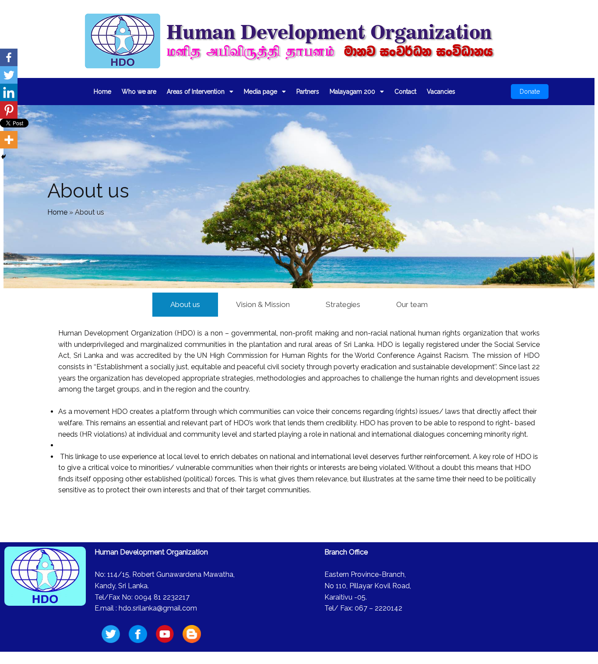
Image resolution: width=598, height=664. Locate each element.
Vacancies (441, 91)
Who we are (139, 91)
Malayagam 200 (352, 91)
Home (102, 91)
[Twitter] (9, 75)
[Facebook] (9, 57)
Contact (405, 91)
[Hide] (3, 156)
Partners (307, 91)
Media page (260, 91)
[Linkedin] (9, 92)
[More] (9, 139)
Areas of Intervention (196, 91)
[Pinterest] (9, 110)
